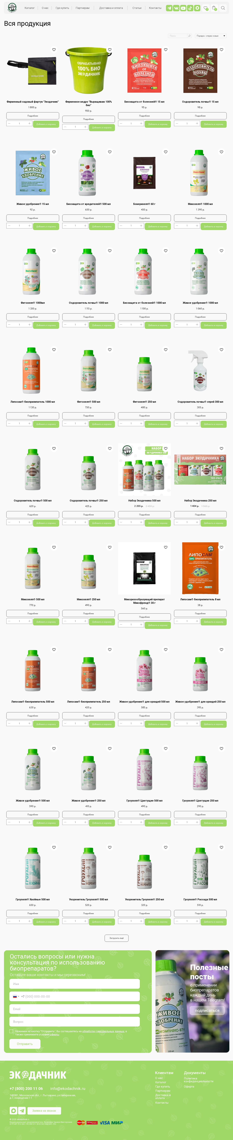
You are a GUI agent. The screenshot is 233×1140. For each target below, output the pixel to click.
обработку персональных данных (103, 1031)
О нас (45, 7)
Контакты (155, 7)
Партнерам (82, 7)
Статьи (137, 7)
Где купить (62, 7)
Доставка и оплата (111, 7)
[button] (44, 1111)
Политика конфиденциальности (198, 1080)
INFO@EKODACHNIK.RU (67, 1088)
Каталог (30, 7)
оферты (54, 1034)
